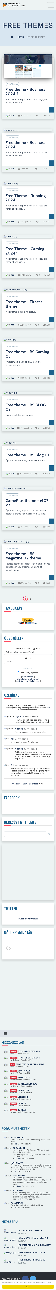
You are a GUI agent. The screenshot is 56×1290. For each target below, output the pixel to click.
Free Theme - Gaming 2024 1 (25, 251)
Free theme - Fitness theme (24, 304)
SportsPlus (24, 1071)
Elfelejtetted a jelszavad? (28, 679)
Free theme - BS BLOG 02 (26, 407)
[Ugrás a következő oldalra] (30, 598)
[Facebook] (25, 1279)
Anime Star (23, 1090)
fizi (12, 115)
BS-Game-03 (19, 1190)
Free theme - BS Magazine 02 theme (23, 555)
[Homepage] (12, 37)
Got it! (28, 1287)
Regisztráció (27, 677)
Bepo (19, 1159)
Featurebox (17, 1163)
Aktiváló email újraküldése (27, 681)
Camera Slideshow (27, 1084)
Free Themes (12, 84)
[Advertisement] (28, 872)
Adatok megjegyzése (28, 672)
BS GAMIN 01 (17, 1137)
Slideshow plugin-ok (30, 1230)
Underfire (23, 1097)
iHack (19, 1199)
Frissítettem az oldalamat (30, 1064)
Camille (22, 1103)
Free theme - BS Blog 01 (27, 455)
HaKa (19, 1186)
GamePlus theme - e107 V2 (27, 502)
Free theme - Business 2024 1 (25, 144)
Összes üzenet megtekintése (25, 784)
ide (48, 708)
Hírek (20, 37)
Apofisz (19, 728)
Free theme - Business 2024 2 (25, 91)
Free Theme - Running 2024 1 (26, 197)
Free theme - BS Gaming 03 (27, 354)
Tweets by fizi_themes (28, 919)
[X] (32, 1279)
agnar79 (20, 716)
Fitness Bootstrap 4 (29, 1051)
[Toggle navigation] (50, 5)
